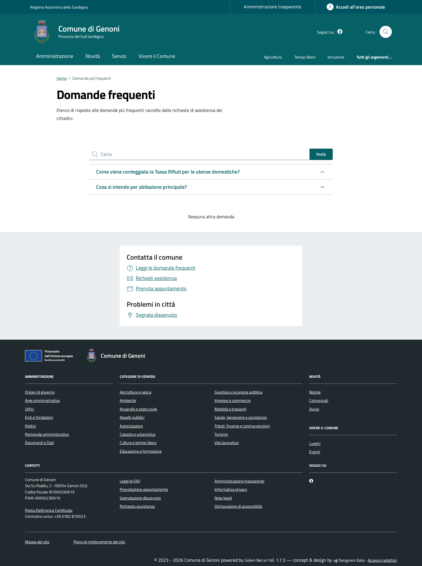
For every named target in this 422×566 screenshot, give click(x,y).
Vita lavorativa (226, 442)
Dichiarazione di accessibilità (238, 506)
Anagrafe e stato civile (138, 409)
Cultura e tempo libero (138, 442)
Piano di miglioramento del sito (99, 542)
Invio (321, 154)
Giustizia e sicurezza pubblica (238, 392)
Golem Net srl (256, 560)
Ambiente (128, 400)
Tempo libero (304, 57)
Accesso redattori (382, 560)
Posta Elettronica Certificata (48, 510)
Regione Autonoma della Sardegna (59, 7)
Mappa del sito (37, 542)
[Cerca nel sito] (386, 32)
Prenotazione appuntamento (144, 489)
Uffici (29, 409)
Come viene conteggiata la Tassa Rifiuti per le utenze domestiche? (168, 172)
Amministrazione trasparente (272, 6)
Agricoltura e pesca (135, 392)
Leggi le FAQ (130, 481)
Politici (30, 426)
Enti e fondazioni (39, 417)
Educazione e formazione (141, 451)
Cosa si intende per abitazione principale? (141, 187)
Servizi (119, 56)
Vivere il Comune (157, 56)
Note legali (223, 498)
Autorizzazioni (131, 426)
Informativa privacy (230, 489)
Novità (93, 56)
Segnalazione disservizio (140, 498)
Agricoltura (273, 57)
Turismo (221, 434)
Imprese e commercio (232, 400)
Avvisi (314, 409)
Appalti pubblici (132, 417)
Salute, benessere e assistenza (240, 417)
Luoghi (314, 443)
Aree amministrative (42, 400)
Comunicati (318, 400)
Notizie (315, 392)
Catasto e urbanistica (137, 434)
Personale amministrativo (47, 434)
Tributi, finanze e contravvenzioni (242, 426)
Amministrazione (54, 56)
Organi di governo (40, 392)
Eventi (314, 452)
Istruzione (336, 57)
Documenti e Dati (39, 442)
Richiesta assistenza (137, 506)
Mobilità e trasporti (230, 409)
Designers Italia (351, 560)
